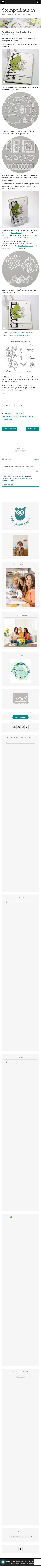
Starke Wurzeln (7, 419)
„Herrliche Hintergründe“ (25, 246)
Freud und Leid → (32, 428)
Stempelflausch (18, 10)
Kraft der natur (23, 416)
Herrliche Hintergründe (10, 416)
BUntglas (10, 413)
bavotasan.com (30, 1563)
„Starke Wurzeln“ (16, 233)
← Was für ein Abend (9, 428)
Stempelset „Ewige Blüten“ (22, 335)
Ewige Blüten (19, 413)
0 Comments (15, 35)
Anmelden (35, 459)
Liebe (31, 416)
